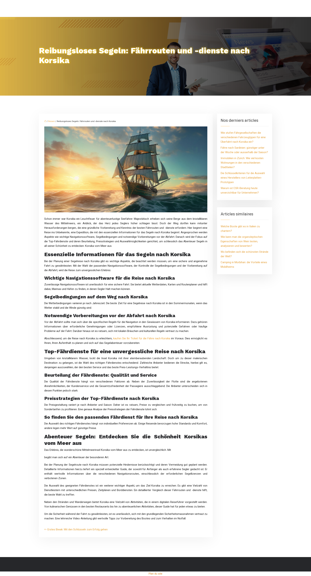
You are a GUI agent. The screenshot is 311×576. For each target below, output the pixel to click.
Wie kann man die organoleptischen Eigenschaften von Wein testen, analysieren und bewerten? (242, 241)
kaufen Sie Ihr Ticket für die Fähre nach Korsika (141, 338)
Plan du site (155, 573)
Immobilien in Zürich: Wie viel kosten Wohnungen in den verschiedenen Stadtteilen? (242, 163)
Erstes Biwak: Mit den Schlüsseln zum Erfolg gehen (78, 529)
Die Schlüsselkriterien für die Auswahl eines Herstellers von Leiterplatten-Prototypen (243, 178)
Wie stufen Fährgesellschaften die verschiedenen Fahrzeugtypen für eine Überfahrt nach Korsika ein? (243, 137)
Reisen (51, 121)
